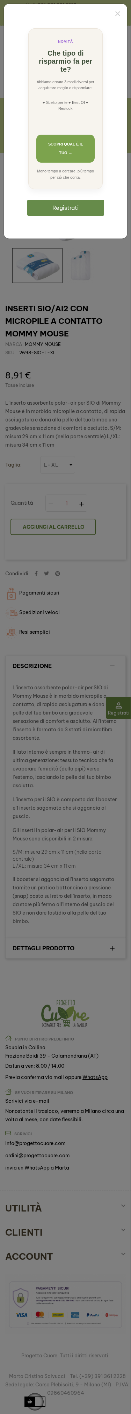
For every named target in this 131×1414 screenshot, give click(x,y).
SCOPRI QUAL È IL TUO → (65, 148)
